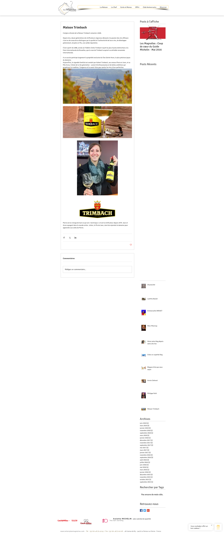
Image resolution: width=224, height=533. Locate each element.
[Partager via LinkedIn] (75, 238)
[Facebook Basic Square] (141, 510)
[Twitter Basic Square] (144, 510)
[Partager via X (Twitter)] (70, 238)
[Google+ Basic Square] (148, 510)
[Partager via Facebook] (64, 238)
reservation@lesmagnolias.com (72, 531)
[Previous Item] (144, 33)
